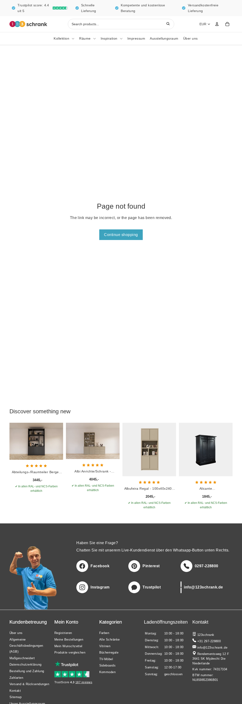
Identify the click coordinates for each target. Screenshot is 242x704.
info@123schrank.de (211, 647)
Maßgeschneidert (22, 658)
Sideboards (107, 665)
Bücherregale (109, 652)
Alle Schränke (109, 639)
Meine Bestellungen (68, 639)
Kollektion (61, 38)
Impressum (136, 38)
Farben (104, 633)
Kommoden (107, 672)
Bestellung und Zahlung (26, 671)
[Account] (217, 24)
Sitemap (15, 697)
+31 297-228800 (208, 641)
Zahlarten (16, 677)
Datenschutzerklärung (25, 664)
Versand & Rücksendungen (29, 684)
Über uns (190, 38)
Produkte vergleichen (70, 652)
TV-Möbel (106, 659)
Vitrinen (105, 646)
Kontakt (15, 690)
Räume (85, 38)
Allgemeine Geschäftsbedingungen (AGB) (26, 645)
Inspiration (109, 38)
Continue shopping (121, 235)
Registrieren (63, 633)
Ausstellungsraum (164, 38)
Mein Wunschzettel (68, 646)
